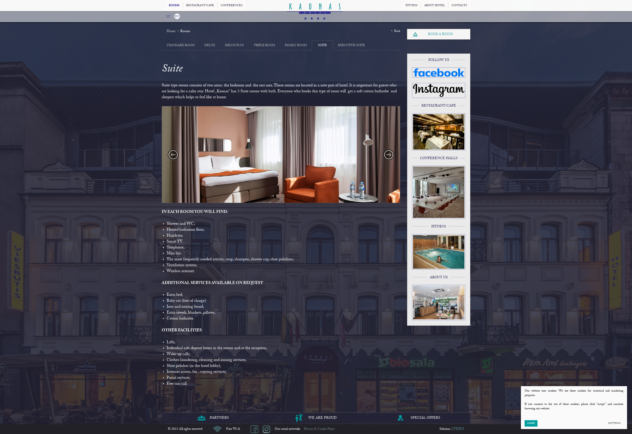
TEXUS (458, 429)
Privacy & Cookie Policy (319, 429)
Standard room (181, 45)
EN (177, 16)
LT (168, 16)
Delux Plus (234, 45)
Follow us (438, 60)
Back (397, 31)
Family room (296, 45)
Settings (614, 423)
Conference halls (439, 158)
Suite (322, 45)
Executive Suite (351, 45)
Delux (209, 45)
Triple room (264, 45)
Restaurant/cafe (438, 106)
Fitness (438, 226)
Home (171, 31)
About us (439, 277)
